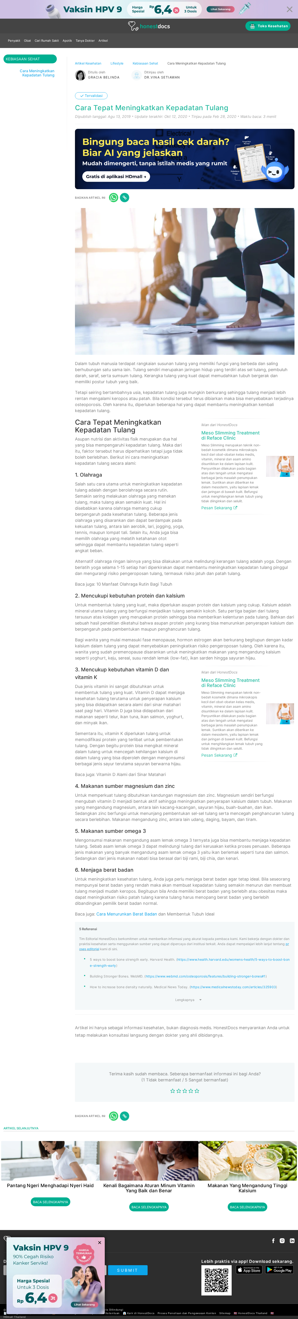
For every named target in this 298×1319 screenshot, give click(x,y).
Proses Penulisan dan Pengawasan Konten (187, 1313)
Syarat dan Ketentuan (105, 1313)
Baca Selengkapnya (50, 1202)
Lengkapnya (184, 1000)
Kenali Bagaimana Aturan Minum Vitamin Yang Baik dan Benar (149, 1188)
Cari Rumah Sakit (47, 40)
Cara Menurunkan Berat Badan (126, 914)
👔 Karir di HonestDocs (139, 1313)
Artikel (103, 40)
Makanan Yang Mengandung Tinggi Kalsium (247, 1188)
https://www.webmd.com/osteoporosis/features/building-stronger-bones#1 (206, 976)
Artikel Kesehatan (88, 63)
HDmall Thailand (14, 1317)
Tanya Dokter (85, 40)
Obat (27, 40)
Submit (127, 1270)
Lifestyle (117, 63)
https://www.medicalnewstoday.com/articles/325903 (233, 987)
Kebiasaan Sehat (146, 63)
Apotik (67, 40)
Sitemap (224, 1313)
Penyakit (14, 40)
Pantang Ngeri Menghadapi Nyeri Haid (50, 1185)
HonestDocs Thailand (252, 1313)
